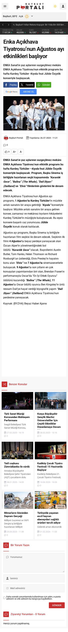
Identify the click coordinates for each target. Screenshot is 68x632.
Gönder (46, 84)
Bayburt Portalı (16, 138)
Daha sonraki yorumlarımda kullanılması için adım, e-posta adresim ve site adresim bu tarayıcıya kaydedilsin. (33, 598)
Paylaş (13, 84)
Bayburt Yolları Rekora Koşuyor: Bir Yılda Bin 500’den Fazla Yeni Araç (41, 24)
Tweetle (30, 84)
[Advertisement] (34, 341)
